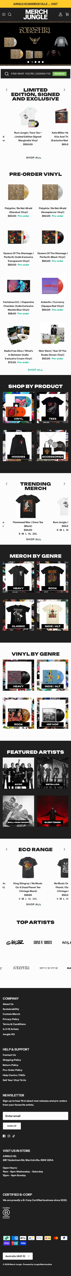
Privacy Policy (11, 1019)
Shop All (33, 157)
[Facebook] (4, 1136)
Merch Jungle (16, 1264)
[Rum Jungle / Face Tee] (44, 506)
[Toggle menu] (4, 14)
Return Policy (10, 1065)
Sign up (12, 1126)
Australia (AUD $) (15, 1256)
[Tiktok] (13, 1136)
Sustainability (11, 1009)
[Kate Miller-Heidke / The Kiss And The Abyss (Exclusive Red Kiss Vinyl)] (44, 116)
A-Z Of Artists (11, 1029)
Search (59, 73)
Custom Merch (11, 1014)
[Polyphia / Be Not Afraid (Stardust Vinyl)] (18, 192)
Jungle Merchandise (43, 1264)
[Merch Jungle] (35, 14)
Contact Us (9, 1054)
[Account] (59, 14)
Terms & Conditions (14, 1024)
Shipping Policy (12, 1059)
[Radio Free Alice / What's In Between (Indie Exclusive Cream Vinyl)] (18, 334)
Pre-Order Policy (12, 1070)
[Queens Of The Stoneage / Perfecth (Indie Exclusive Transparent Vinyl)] (18, 237)
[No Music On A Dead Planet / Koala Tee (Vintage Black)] (44, 867)
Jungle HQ (9, 1034)
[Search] (11, 14)
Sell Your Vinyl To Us (14, 1080)
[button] (28, 62)
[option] (35, 43)
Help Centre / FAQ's (14, 1075)
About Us (8, 1004)
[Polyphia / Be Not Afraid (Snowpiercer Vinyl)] (52, 192)
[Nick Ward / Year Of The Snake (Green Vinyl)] (52, 334)
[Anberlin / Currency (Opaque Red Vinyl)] (52, 286)
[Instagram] (9, 1136)
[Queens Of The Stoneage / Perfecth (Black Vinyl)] (52, 237)
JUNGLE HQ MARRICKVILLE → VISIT (35, 3)
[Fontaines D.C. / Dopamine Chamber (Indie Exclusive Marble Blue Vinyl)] (18, 286)
